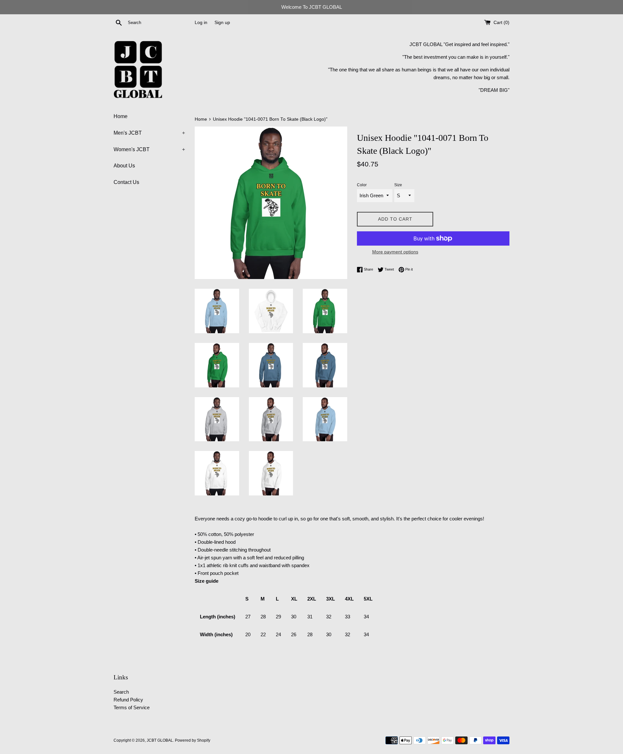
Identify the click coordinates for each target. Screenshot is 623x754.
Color (362, 185)
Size (398, 185)
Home (121, 116)
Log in (201, 22)
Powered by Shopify (192, 740)
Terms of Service (132, 707)
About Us (124, 165)
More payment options (395, 251)
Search (121, 692)
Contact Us (126, 182)
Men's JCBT (149, 133)
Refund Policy (128, 699)
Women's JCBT (149, 149)
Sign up (222, 22)
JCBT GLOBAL (160, 740)
